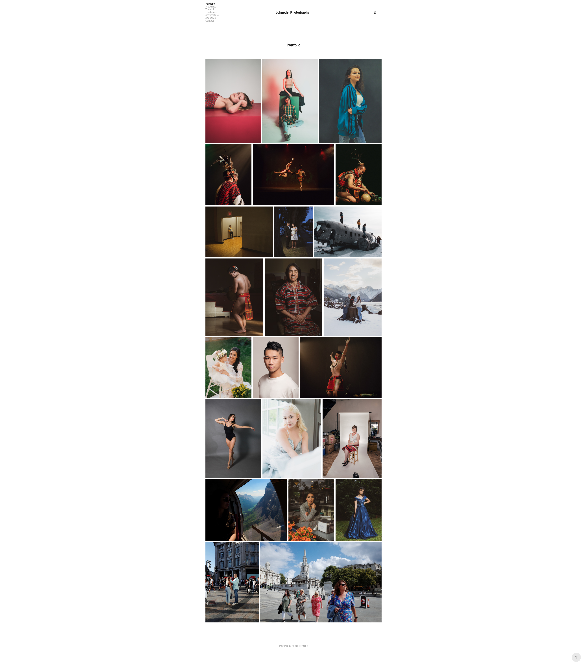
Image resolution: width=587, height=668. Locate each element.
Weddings (210, 6)
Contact (209, 20)
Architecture (212, 15)
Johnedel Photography (292, 12)
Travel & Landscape (211, 11)
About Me (210, 17)
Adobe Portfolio (300, 645)
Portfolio (210, 3)
